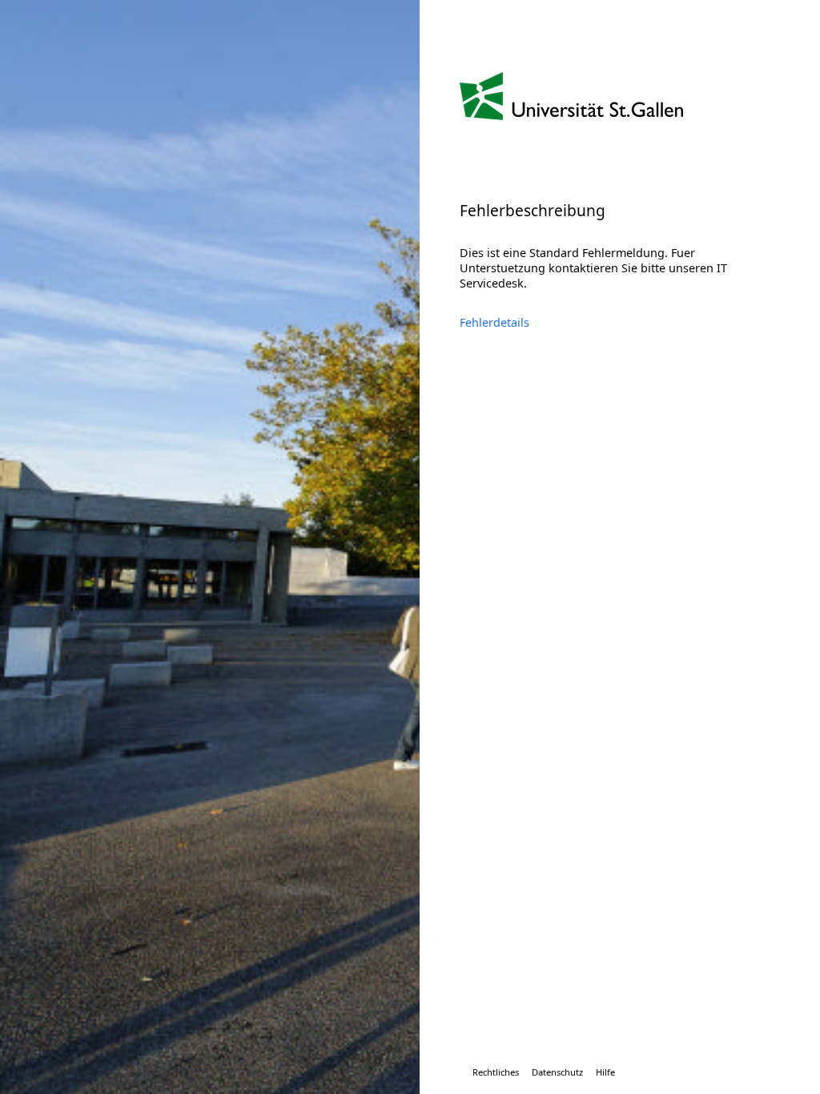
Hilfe (605, 1072)
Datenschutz (557, 1072)
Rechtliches (495, 1072)
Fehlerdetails (494, 322)
